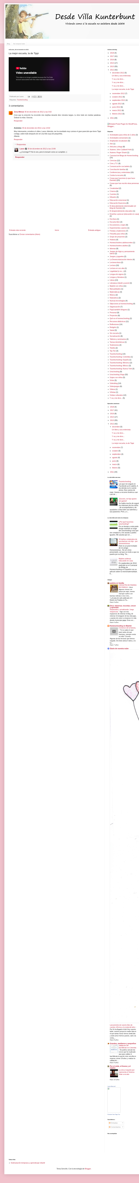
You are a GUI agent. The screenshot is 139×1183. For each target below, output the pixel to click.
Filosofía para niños (117, 234)
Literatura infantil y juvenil (119, 283)
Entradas (114, 1123)
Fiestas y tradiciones (118, 231)
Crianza (113, 191)
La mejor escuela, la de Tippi (123, 89)
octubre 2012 (117, 97)
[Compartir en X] (37, 97)
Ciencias (113, 160)
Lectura (112, 265)
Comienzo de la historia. (127, 628)
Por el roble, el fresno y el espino (120, 1067)
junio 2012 (116, 107)
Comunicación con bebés (119, 166)
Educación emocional (118, 200)
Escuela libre (115, 222)
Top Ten (113, 351)
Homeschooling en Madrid (121, 626)
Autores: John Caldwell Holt (120, 150)
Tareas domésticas (117, 342)
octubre (115, 451)
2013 (112, 66)
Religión (113, 327)
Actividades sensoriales (119, 138)
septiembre (116, 454)
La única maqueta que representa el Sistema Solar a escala (126, 1072)
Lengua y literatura (117, 277)
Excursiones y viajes (118, 225)
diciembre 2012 (118, 73)
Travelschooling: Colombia (120, 357)
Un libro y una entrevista (121, 76)
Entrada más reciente (17, 230)
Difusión (113, 197)
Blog (8, 44)
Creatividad (114, 188)
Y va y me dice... (118, 79)
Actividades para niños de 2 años (122, 135)
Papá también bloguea (118, 310)
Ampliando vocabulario (118, 141)
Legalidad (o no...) (117, 271)
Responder (18, 121)
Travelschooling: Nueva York (121, 369)
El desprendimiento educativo (121, 211)
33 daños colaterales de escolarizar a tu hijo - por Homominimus (128, 541)
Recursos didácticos (117, 321)
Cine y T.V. (114, 163)
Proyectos (113, 315)
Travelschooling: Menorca (120, 363)
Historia (113, 240)
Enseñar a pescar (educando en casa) (124, 214)
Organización (115, 307)
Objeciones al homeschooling (121, 304)
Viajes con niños (116, 377)
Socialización (115, 336)
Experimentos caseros (118, 228)
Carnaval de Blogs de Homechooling (124, 155)
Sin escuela (114, 333)
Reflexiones (114, 324)
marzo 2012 (117, 110)
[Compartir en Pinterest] (41, 97)
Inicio (57, 230)
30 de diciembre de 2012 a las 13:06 (42, 149)
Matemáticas (114, 292)
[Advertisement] (55, 210)
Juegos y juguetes (117, 256)
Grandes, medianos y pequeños (123, 1043)
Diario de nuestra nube (119, 648)
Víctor (112, 380)
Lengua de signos (116, 274)
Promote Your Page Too (114, 1114)
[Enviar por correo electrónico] (33, 97)
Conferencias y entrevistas (120, 172)
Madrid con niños (116, 286)
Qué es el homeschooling (119, 318)
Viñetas (113, 392)
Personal (113, 312)
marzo (114, 464)
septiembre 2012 (119, 100)
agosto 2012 (117, 104)
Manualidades (115, 289)
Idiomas (113, 248)
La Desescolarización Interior (121, 259)
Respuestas (21, 144)
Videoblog (114, 383)
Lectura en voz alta (117, 268)
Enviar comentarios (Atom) (30, 234)
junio (114, 461)
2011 (112, 118)
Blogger (88, 1169)
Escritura (113, 219)
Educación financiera (118, 203)
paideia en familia (117, 583)
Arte (111, 144)
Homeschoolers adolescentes (121, 243)
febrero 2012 (117, 114)
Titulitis (112, 348)
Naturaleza (114, 298)
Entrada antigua (94, 230)
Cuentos (113, 194)
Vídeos (112, 389)
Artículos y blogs (116, 147)
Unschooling (114, 372)
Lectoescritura (115, 262)
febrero (115, 468)
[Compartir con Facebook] (39, 97)
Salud (112, 330)
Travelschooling (22, 100)
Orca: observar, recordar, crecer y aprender (123, 606)
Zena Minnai (19, 112)
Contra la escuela (116, 175)
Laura (22, 149)
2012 (112, 70)
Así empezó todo (19, 44)
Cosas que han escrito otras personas (124, 183)
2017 (112, 56)
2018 (112, 53)
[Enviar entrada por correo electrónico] (28, 96)
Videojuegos (114, 386)
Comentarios (115, 1127)
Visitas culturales (116, 395)
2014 (112, 63)
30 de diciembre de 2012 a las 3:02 (38, 112)
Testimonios (114, 345)
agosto (115, 457)
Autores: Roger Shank (118, 152)
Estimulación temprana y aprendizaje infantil (28, 1163)
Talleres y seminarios (118, 339)
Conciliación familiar (117, 169)
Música (112, 295)
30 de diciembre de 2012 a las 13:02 (36, 128)
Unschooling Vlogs (117, 374)
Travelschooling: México (119, 366)
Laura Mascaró (112, 1086)
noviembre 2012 (118, 93)
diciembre (116, 427)
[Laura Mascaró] (114, 1112)
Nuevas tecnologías (117, 301)
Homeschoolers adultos (119, 246)
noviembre (116, 447)
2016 (112, 60)
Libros (112, 280)
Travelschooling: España (119, 360)
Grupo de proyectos (117, 237)
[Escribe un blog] (35, 97)
